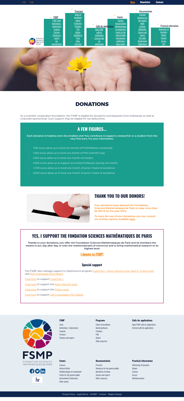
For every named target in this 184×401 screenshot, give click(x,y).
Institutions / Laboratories (68, 328)
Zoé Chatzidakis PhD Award (46, 274)
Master (98, 338)
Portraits (99, 365)
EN (31, 2)
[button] (120, 17)
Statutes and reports (66, 338)
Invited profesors (102, 328)
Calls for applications (142, 320)
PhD (97, 335)
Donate (134, 369)
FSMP (62, 320)
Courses (62, 365)
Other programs (101, 341)
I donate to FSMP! (92, 254)
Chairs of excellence (103, 325)
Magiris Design (115, 394)
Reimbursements (138, 378)
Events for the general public (69, 375)
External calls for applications (142, 328)
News (132, 2)
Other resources (101, 378)
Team (61, 325)
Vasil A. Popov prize (142, 271)
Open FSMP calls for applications (144, 325)
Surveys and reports (103, 375)
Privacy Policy (68, 394)
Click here (31, 279)
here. (132, 219)
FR (24, 2)
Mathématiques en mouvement (70, 372)
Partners (62, 335)
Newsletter (145, 2)
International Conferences (68, 378)
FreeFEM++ (99, 271)
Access (134, 375)
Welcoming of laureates (140, 365)
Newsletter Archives (103, 372)
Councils (62, 331)
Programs (100, 320)
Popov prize (62, 289)
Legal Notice (82, 394)
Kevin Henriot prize (118, 271)
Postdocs (99, 331)
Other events (64, 382)
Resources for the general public (107, 369)
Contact (159, 2)
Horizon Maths (64, 369)
